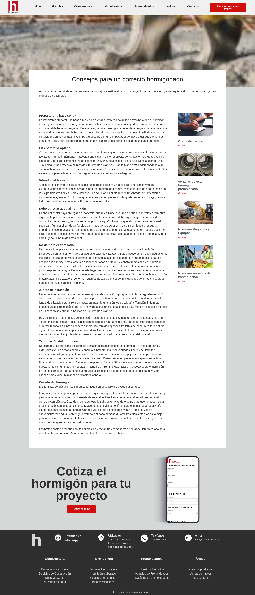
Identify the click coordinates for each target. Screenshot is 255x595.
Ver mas (182, 145)
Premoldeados (144, 6)
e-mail (199, 535)
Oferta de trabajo (190, 141)
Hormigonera (113, 6)
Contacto (193, 6)
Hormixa (57, 6)
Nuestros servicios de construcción (194, 275)
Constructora (83, 6)
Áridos (171, 6)
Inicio (37, 6)
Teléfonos (157, 535)
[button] (228, 7)
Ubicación (115, 535)
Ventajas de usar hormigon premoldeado (190, 185)
